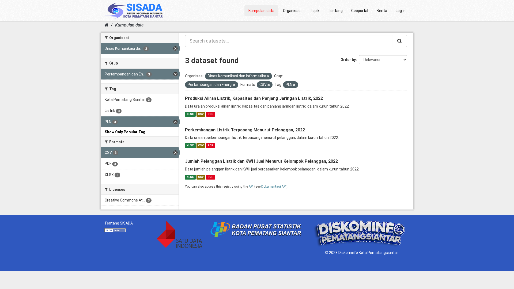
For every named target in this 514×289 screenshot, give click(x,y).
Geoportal (359, 11)
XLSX (190, 114)
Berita (382, 11)
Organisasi (292, 11)
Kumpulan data (261, 11)
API (251, 186)
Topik (314, 11)
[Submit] (400, 41)
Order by (348, 60)
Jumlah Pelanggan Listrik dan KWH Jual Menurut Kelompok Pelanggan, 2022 (261, 161)
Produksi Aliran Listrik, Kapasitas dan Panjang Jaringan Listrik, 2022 (254, 98)
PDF (210, 114)
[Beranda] (106, 25)
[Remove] (268, 76)
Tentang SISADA (118, 223)
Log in (401, 11)
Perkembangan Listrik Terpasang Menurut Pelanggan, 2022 (245, 129)
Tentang (335, 11)
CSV (201, 114)
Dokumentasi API (273, 186)
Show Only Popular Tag (125, 132)
